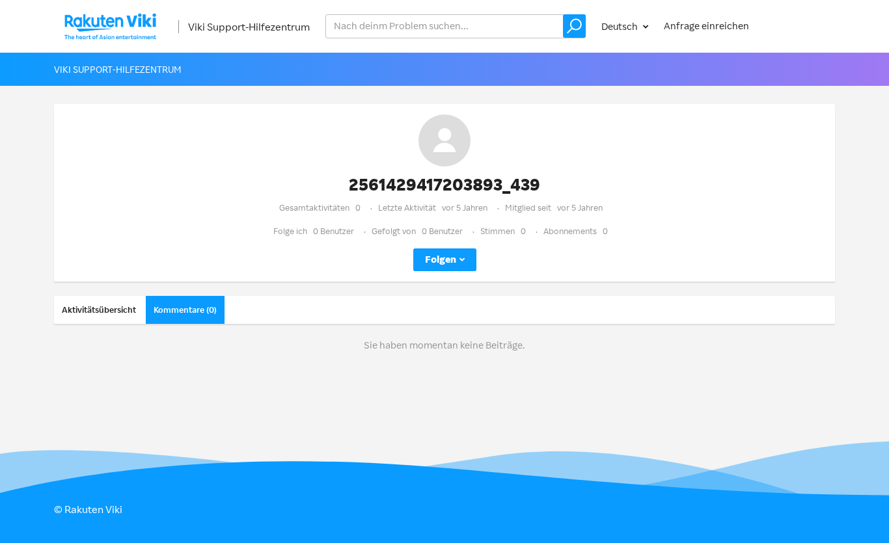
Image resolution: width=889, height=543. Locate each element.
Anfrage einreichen (706, 26)
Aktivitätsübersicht (99, 309)
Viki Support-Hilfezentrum (249, 26)
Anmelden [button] (800, 26)
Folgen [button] (440, 259)
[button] (574, 26)
